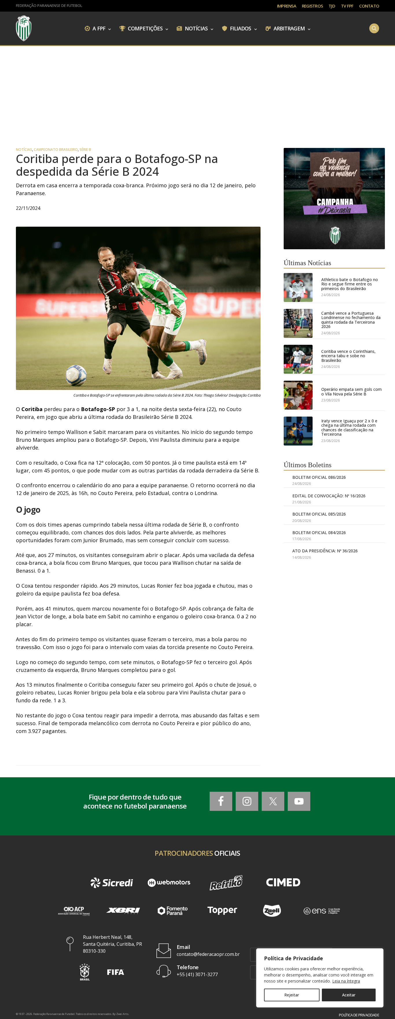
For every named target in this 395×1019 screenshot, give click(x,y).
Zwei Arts (122, 1014)
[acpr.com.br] (73, 910)
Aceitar (348, 995)
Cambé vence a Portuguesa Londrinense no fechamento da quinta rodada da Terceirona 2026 (351, 320)
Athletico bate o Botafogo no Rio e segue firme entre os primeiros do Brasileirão (349, 284)
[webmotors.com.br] (169, 883)
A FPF (98, 28)
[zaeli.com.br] (272, 910)
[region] (319, 977)
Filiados (240, 28)
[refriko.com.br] (226, 883)
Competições (145, 28)
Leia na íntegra (346, 981)
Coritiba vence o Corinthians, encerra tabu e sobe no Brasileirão (348, 355)
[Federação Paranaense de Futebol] (24, 28)
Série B (85, 149)
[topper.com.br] (222, 910)
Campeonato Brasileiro (56, 149)
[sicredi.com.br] (112, 883)
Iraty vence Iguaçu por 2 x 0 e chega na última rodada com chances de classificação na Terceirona (349, 428)
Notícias (196, 28)
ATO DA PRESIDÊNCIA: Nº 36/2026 (325, 551)
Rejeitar (291, 995)
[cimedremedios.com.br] (283, 883)
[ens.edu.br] (321, 910)
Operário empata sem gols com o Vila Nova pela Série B (351, 391)
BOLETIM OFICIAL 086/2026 (319, 477)
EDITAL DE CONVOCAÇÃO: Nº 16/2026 (329, 496)
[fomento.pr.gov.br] (173, 910)
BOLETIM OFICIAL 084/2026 (319, 532)
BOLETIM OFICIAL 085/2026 (319, 514)
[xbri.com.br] (123, 910)
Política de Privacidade (359, 1015)
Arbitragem (288, 28)
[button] (85, 972)
